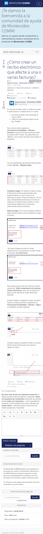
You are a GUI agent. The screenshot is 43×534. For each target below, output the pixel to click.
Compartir (32, 98)
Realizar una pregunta (15, 445)
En (16, 104)
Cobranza (32, 81)
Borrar (29, 93)
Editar (12, 93)
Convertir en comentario (17, 384)
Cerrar (20, 93)
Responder (12, 98)
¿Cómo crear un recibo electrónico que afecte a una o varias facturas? (24, 69)
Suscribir (35, 456)
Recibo (39, 81)
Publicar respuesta (9, 441)
